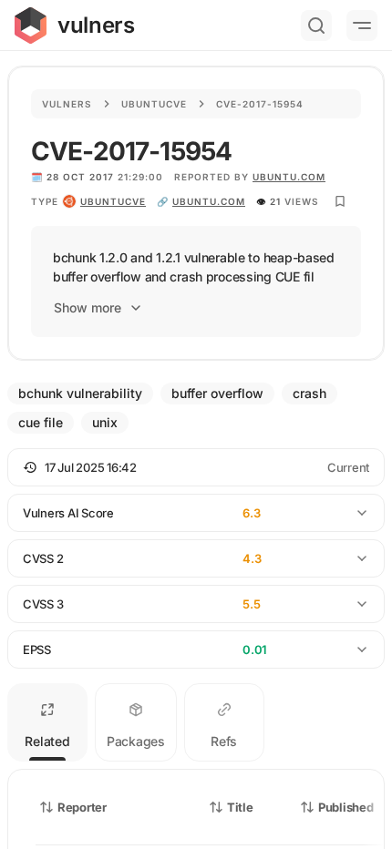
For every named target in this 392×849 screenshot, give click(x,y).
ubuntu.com (289, 176)
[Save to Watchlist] (340, 201)
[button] (196, 467)
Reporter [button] (82, 807)
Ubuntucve (154, 103)
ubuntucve (113, 201)
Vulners (67, 103)
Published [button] (345, 807)
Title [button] (240, 807)
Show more (87, 307)
